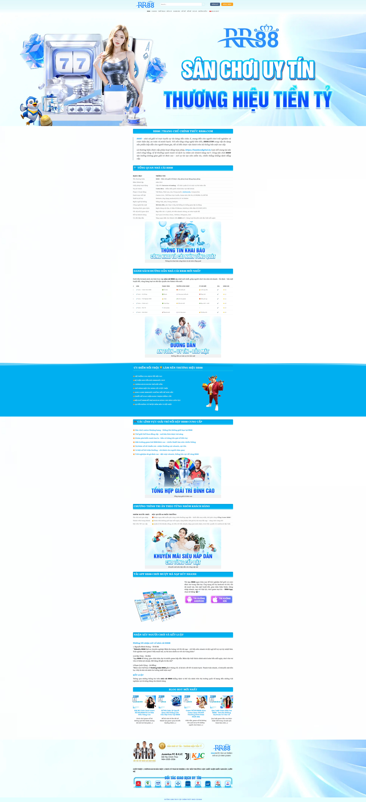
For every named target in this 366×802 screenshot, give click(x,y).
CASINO (154, 11)
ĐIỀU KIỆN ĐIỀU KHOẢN (216, 769)
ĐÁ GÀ (195, 11)
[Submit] (203, 4)
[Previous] (132, 713)
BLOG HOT (215, 11)
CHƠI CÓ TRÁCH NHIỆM (175, 769)
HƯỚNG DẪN (202, 11)
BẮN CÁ (169, 11)
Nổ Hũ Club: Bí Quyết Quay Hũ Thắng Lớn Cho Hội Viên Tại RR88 (170, 713)
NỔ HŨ (189, 11)
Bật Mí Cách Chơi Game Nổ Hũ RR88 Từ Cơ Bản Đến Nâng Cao (144, 713)
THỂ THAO (161, 11)
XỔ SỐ (183, 11)
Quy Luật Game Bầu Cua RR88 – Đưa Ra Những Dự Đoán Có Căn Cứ (221, 713)
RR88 (148, 11)
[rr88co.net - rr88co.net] (145, 4)
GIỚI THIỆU (138, 769)
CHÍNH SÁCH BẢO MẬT (153, 769)
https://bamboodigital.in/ (198, 150)
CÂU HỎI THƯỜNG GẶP (195, 769)
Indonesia (187, 192)
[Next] (233, 713)
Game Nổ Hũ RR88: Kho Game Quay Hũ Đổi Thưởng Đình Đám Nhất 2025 (196, 714)
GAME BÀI (176, 11)
